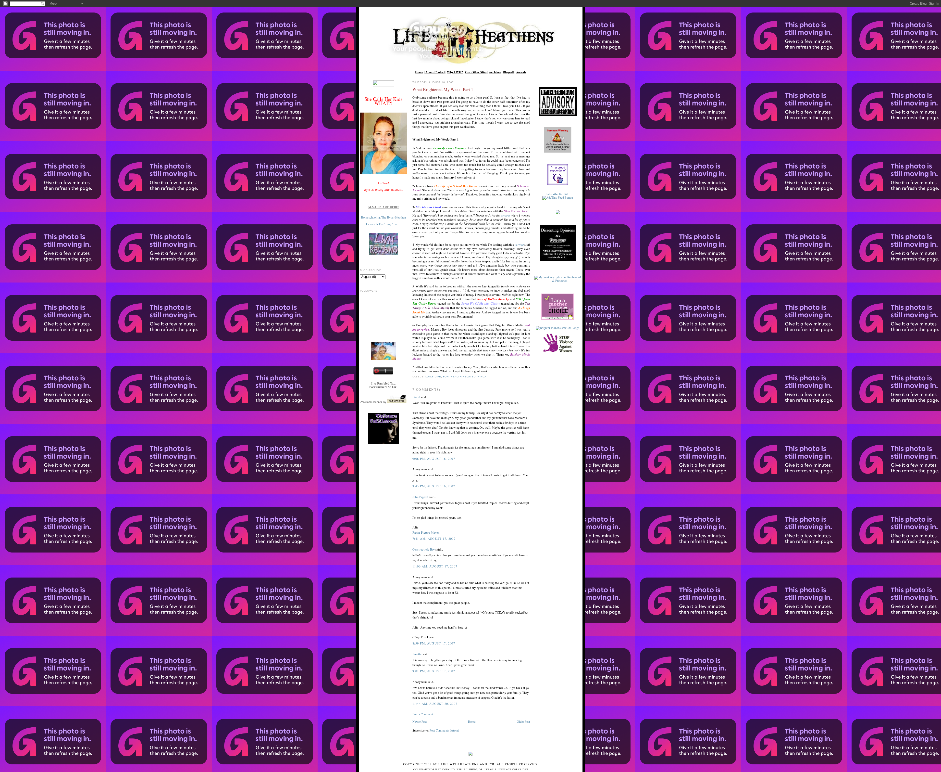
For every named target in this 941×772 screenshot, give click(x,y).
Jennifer (417, 654)
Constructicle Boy (423, 549)
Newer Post (419, 722)
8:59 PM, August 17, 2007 (433, 643)
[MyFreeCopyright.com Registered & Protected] (557, 281)
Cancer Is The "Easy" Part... (383, 224)
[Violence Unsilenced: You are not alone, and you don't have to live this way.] (383, 428)
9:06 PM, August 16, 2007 (433, 459)
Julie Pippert (420, 497)
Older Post (523, 722)
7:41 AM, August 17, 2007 (434, 539)
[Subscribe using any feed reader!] (557, 197)
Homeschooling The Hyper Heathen (383, 217)
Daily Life (433, 376)
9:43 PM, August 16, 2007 (433, 486)
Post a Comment (422, 714)
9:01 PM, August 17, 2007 (433, 671)
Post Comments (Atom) (444, 730)
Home (472, 722)
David (416, 397)
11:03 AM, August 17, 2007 (435, 566)
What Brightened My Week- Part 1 (442, 89)
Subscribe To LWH (558, 194)
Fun (446, 376)
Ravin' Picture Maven (425, 532)
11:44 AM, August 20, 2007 (435, 704)
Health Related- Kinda (468, 376)
